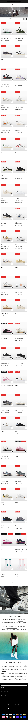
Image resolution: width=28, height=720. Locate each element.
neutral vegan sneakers (18, 676)
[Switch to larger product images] (23, 19)
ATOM (2, 105)
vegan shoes (7, 619)
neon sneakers (9, 679)
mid (23, 669)
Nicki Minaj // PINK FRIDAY (7, 385)
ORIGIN (16, 267)
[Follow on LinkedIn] (19, 705)
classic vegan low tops (13, 675)
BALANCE (17, 198)
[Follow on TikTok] (15, 705)
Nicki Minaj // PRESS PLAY (21, 548)
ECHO (16, 313)
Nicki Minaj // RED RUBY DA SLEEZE (20, 456)
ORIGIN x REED (4, 313)
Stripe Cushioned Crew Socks (7, 574)
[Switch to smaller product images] (26, 19)
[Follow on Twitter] (5, 705)
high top (4, 671)
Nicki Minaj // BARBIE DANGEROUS (6, 338)
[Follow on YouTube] (12, 705)
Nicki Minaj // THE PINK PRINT (6, 549)
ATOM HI (16, 37)
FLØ (16, 129)
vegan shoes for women (12, 628)
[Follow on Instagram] (8, 705)
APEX (2, 362)
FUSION (3, 37)
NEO (16, 59)
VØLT (2, 59)
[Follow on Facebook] (2, 705)
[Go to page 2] (20, 582)
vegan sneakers (21, 673)
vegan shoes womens (17, 629)
